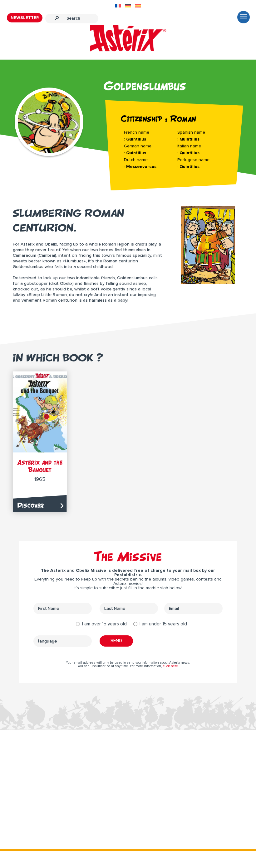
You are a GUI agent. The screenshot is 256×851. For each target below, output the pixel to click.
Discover (30, 505)
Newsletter (25, 18)
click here (170, 666)
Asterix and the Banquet (39, 466)
